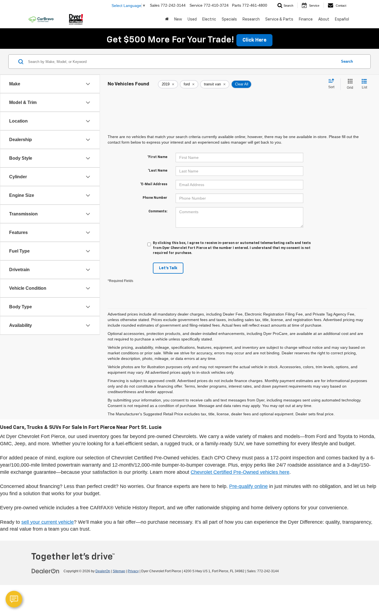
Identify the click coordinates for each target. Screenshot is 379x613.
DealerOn (102, 571)
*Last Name (157, 170)
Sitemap (119, 571)
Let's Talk (168, 268)
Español (342, 19)
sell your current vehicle (47, 522)
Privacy (133, 571)
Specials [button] (229, 19)
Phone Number (155, 198)
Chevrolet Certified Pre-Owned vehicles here (240, 472)
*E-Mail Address (153, 184)
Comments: (157, 211)
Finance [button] (306, 19)
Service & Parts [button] (279, 19)
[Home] (166, 19)
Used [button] (192, 19)
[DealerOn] (45, 571)
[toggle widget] (14, 599)
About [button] (323, 19)
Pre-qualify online (248, 486)
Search (347, 61)
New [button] (178, 19)
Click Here (254, 40)
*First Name (157, 157)
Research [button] (251, 19)
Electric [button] (209, 19)
